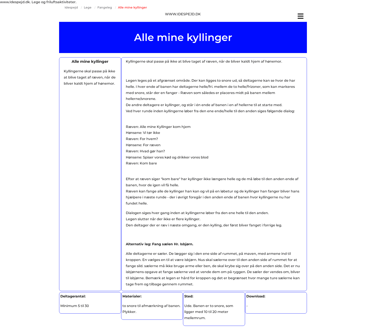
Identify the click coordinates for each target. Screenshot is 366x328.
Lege (88, 7)
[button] (266, 16)
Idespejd (71, 7)
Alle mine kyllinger (132, 7)
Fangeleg (104, 7)
